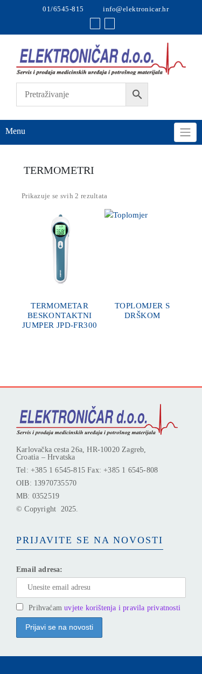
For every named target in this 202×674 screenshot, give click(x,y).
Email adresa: (39, 569)
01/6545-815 (63, 9)
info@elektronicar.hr (136, 9)
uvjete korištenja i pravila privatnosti (122, 608)
